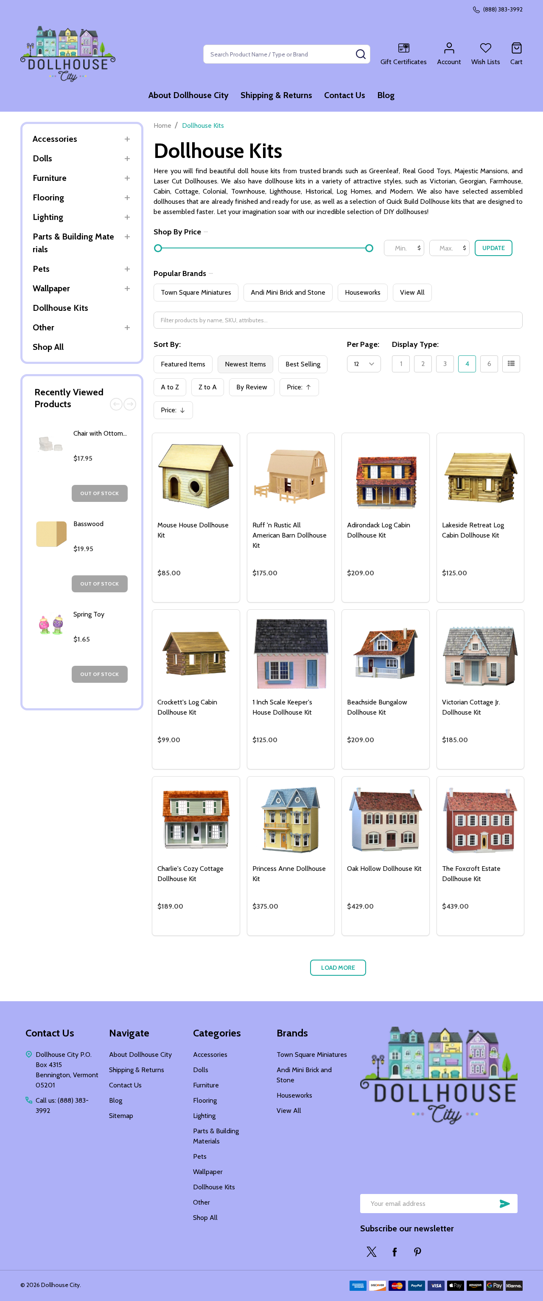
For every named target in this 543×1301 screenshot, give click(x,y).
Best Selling (302, 364)
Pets (41, 269)
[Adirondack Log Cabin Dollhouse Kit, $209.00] (385, 476)
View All (412, 292)
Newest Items (245, 364)
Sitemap (121, 1116)
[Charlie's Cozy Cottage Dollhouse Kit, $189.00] (196, 820)
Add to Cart (211, 599)
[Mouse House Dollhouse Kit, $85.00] (196, 476)
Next (129, 404)
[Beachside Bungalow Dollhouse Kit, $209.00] (385, 653)
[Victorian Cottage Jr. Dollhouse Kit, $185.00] (480, 653)
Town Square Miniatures (196, 292)
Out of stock (99, 493)
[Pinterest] (417, 1251)
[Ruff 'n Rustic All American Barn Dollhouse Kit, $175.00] (291, 476)
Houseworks (363, 292)
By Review (251, 387)
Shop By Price (177, 232)
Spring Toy (88, 614)
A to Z (170, 387)
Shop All (48, 347)
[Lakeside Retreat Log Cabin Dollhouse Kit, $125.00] (480, 476)
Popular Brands (180, 273)
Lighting (48, 217)
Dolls (42, 158)
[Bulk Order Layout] (511, 363)
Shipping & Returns (276, 95)
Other (43, 327)
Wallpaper (51, 288)
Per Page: (363, 344)
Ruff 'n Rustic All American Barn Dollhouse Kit (289, 535)
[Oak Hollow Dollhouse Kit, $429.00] (385, 820)
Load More (338, 968)
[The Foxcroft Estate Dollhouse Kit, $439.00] (480, 820)
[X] (371, 1251)
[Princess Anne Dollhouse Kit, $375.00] (291, 820)
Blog (386, 95)
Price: (302, 389)
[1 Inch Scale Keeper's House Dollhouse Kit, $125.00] (291, 653)
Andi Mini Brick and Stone (288, 292)
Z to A (208, 387)
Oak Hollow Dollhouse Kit (384, 869)
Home (162, 125)
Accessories (55, 139)
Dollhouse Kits (60, 308)
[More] (127, 139)
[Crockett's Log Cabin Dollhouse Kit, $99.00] (196, 653)
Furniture (50, 178)
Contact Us (344, 95)
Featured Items (183, 364)
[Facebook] (394, 1251)
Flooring (48, 197)
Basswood (88, 524)
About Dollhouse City (188, 95)
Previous (116, 404)
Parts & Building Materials (73, 242)
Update (493, 248)
